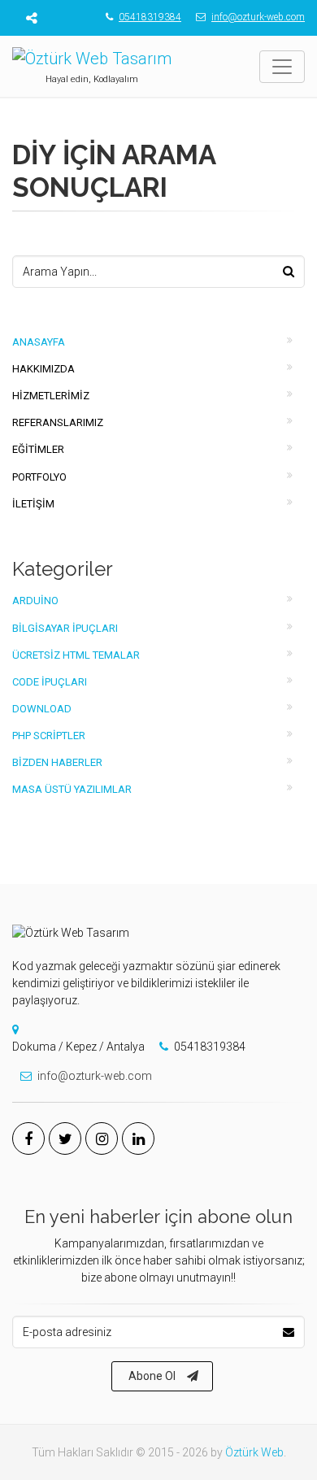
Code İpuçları (49, 682)
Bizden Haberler (57, 762)
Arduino (35, 600)
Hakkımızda (43, 369)
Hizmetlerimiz (50, 396)
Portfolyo (39, 477)
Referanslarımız (57, 422)
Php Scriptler (48, 735)
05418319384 (150, 17)
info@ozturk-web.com (258, 17)
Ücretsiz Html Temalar (76, 655)
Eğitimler (38, 449)
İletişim (33, 504)
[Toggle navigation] (282, 66)
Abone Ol (152, 1375)
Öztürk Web (254, 1452)
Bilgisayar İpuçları (65, 628)
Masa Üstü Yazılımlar (72, 789)
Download (42, 709)
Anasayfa (38, 342)
